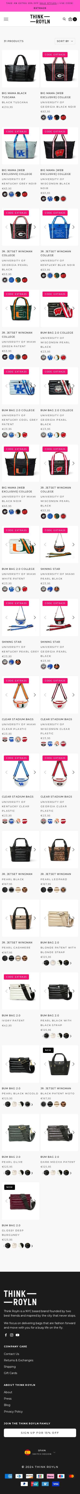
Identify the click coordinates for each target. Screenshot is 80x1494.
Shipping (10, 1366)
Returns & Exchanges (18, 1360)
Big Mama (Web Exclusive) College (56, 95)
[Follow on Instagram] (12, 1335)
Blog (7, 1405)
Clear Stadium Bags (18, 719)
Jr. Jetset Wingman (17, 874)
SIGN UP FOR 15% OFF (40, 1432)
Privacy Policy (13, 1411)
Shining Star (50, 568)
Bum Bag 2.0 (50, 942)
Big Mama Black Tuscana (14, 95)
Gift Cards (10, 1373)
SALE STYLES (48, 3)
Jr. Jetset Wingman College (17, 253)
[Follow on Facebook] (6, 1335)
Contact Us (11, 1354)
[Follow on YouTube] (17, 1335)
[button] (34, 69)
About (8, 1392)
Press (7, 1398)
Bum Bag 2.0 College (57, 332)
